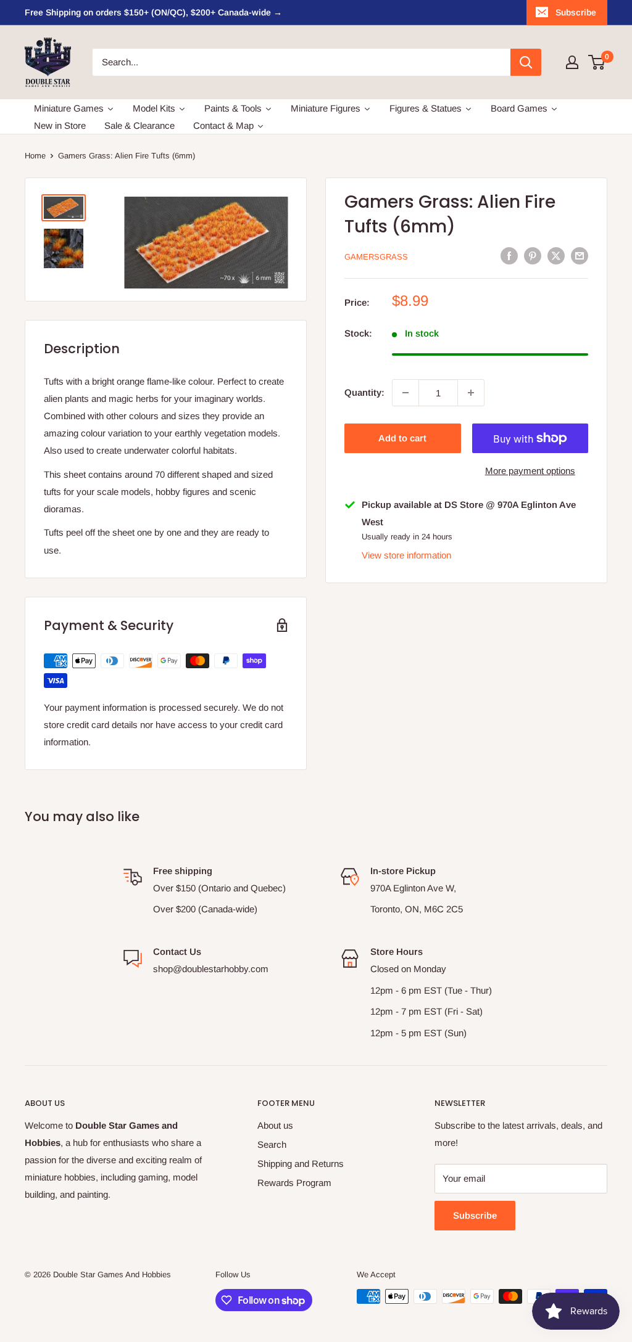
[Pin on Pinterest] (532, 255)
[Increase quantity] (471, 393)
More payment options (530, 470)
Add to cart (402, 438)
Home (35, 155)
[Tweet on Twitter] (556, 255)
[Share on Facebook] (509, 255)
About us (275, 1125)
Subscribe (575, 12)
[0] (597, 62)
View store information (406, 555)
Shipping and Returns (300, 1163)
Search (271, 1144)
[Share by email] (579, 255)
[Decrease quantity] (405, 393)
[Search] (525, 62)
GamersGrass (376, 256)
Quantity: (364, 392)
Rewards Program (294, 1182)
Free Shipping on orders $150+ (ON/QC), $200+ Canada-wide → (153, 12)
